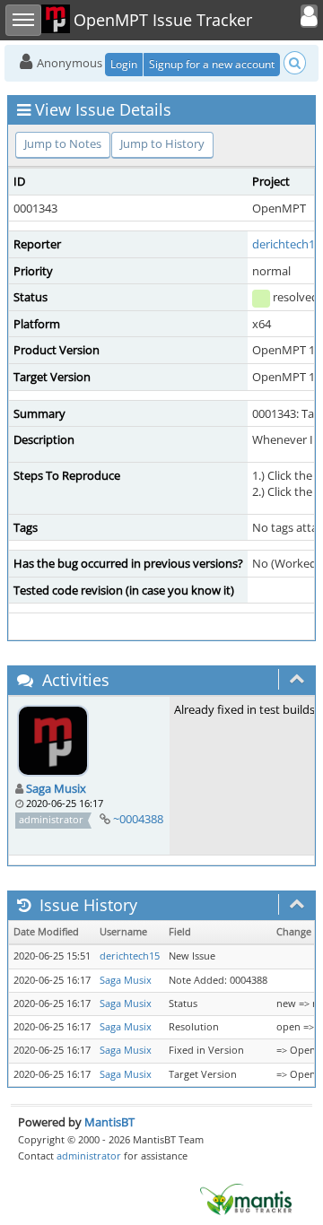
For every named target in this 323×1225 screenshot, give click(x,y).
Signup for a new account (212, 64)
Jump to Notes (62, 143)
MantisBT (109, 1122)
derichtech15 (286, 244)
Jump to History (162, 143)
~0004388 (138, 819)
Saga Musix (56, 788)
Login (123, 64)
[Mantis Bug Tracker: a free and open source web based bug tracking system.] (246, 1198)
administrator (89, 1155)
